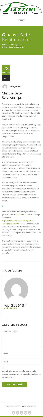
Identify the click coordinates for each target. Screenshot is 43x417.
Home (4, 44)
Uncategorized (16, 44)
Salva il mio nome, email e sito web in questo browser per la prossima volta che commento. (21, 374)
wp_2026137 (16, 86)
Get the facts (20, 214)
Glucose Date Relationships (12, 95)
